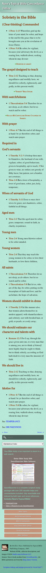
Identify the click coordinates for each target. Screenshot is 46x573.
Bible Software (23, 535)
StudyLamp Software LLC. (22, 554)
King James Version (30, 560)
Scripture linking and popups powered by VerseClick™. (23, 567)
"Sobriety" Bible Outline (23, 91)
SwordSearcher (31, 557)
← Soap (5, 432)
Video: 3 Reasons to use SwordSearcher (20, 506)
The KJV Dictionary (23, 531)
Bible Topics (23, 512)
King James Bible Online (23, 526)
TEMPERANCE (13, 421)
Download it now (11, 503)
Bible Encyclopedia (23, 521)
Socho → (40, 432)
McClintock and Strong (23, 516)
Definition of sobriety (23, 64)
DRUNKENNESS (13, 427)
